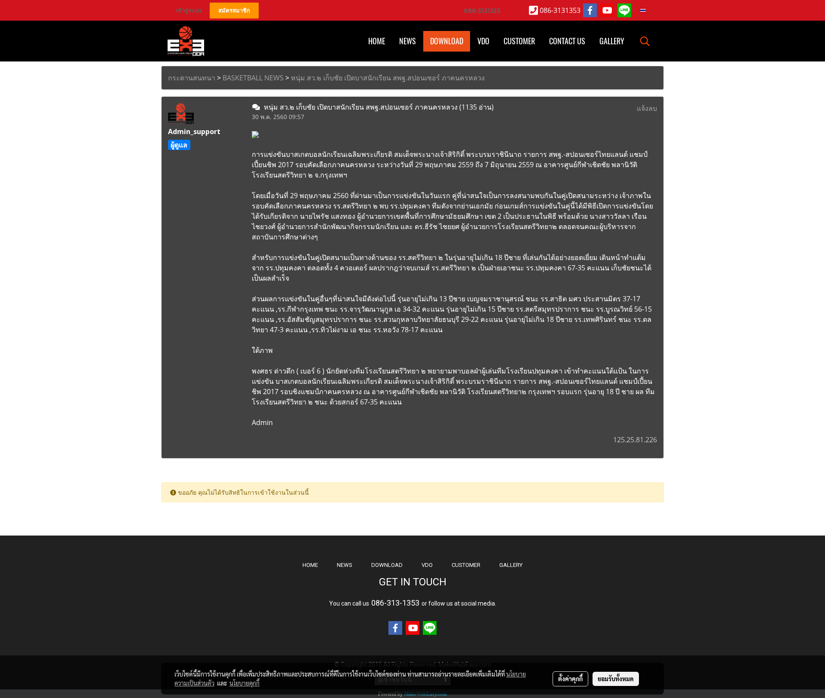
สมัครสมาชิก (234, 10)
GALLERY (510, 565)
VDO (483, 41)
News (407, 41)
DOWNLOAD (387, 565)
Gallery (611, 41)
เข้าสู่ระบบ (188, 10)
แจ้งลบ (647, 108)
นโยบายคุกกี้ (244, 683)
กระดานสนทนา (191, 78)
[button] (645, 41)
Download (446, 41)
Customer (519, 41)
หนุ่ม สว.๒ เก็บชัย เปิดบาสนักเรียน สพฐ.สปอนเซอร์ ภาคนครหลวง (388, 78)
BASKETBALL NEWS (253, 78)
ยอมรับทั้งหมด (616, 679)
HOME (376, 41)
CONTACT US (567, 41)
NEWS (344, 565)
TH (648, 10)
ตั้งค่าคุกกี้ (570, 679)
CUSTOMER (466, 565)
